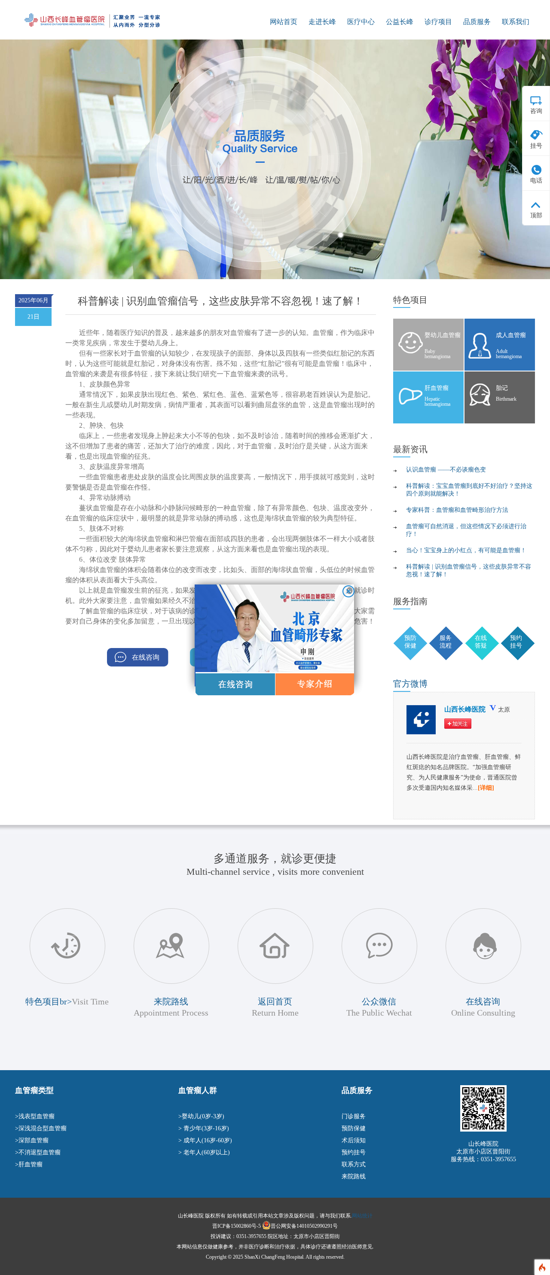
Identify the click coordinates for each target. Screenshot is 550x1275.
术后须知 (354, 1140)
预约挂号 (354, 1152)
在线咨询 (145, 657)
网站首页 (283, 21)
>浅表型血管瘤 (35, 1116)
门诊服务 (354, 1116)
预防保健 (354, 1128)
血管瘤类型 (34, 1090)
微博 (410, 683)
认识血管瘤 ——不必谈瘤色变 (446, 469)
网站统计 (362, 1216)
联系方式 (354, 1164)
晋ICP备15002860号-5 (236, 1226)
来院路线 (354, 1176)
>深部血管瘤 (32, 1140)
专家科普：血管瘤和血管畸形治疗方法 (457, 510)
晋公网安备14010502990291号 (304, 1226)
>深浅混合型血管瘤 (41, 1128)
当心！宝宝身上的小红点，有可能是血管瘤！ (466, 550)
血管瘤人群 (197, 1090)
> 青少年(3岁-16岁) (203, 1128)
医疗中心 (361, 21)
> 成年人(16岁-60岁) (205, 1140)
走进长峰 (322, 21)
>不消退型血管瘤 (38, 1152)
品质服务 (477, 21)
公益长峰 (399, 21)
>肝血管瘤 (29, 1164)
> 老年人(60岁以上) (204, 1152)
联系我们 (515, 21)
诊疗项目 (438, 21)
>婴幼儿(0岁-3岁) (201, 1116)
